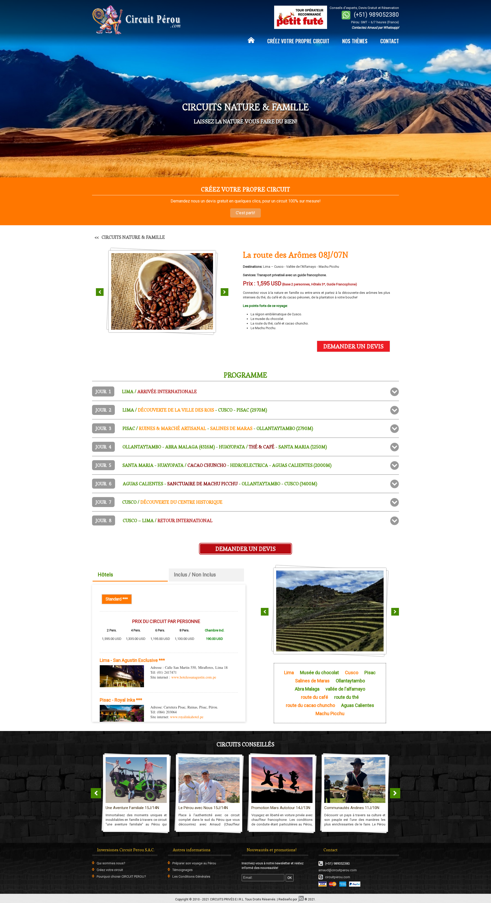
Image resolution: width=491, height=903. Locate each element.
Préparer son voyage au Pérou (194, 863)
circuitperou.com (337, 877)
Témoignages (182, 870)
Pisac (370, 672)
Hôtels (105, 575)
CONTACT (389, 41)
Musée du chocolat (319, 672)
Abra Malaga (307, 689)
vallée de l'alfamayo (345, 689)
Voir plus (172, 764)
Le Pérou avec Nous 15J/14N (130, 807)
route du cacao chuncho (310, 705)
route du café (314, 697)
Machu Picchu (330, 713)
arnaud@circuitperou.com (337, 870)
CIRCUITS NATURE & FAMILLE (133, 237)
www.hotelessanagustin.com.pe (193, 677)
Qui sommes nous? (111, 863)
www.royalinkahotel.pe (186, 716)
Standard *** (119, 599)
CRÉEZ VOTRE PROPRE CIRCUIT (298, 41)
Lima (289, 672)
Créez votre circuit (110, 870)
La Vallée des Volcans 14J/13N (350, 807)
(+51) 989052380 (376, 14)
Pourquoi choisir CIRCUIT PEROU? (121, 876)
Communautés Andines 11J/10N (278, 807)
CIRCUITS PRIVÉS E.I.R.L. (227, 899)
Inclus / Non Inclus (195, 575)
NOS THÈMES (354, 41)
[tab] (245, 391)
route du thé (346, 697)
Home (251, 40)
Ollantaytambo (350, 681)
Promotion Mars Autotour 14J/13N (207, 807)
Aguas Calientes (357, 705)
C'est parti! (245, 212)
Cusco (351, 672)
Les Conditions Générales (191, 876)
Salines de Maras (312, 681)
